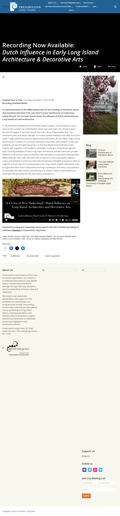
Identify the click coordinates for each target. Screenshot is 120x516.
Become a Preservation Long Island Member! (100, 106)
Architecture (15, 256)
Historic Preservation (69, 3)
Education (88, 3)
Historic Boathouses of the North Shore (105, 152)
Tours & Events (81, 6)
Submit (86, 496)
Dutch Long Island (52, 256)
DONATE (6, 6)
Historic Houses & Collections (58, 6)
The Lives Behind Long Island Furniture (106, 164)
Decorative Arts (33, 256)
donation (16, 230)
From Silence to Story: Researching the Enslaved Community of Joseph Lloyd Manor (99, 179)
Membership (100, 98)
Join (94, 6)
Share (99, 66)
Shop (71, 10)
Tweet (84, 66)
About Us (52, 3)
